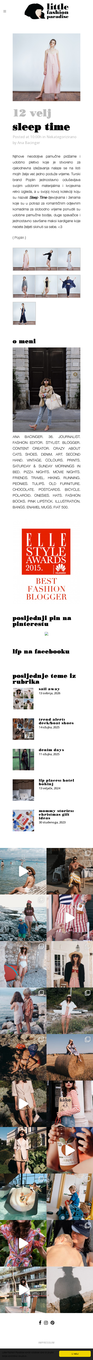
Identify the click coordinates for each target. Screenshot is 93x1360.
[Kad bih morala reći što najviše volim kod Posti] (69, 871)
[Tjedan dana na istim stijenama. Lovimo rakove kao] (23, 1057)
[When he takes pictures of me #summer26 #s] (69, 1010)
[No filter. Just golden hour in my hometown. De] (23, 1104)
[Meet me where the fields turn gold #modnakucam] (69, 1057)
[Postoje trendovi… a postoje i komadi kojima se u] (69, 1104)
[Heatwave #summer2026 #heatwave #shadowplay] (69, 1290)
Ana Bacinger (28, 142)
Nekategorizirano (61, 136)
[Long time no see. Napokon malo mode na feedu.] (23, 1150)
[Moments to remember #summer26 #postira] (23, 871)
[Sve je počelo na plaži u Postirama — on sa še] (23, 1010)
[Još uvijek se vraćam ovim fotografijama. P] (23, 1197)
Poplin (19, 237)
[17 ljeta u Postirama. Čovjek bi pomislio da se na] (23, 964)
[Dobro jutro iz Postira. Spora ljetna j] (69, 917)
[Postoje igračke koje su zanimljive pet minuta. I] (69, 1197)
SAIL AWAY (49, 689)
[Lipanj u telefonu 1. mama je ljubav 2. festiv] (69, 1243)
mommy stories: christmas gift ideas (56, 814)
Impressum (46, 1342)
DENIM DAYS (51, 750)
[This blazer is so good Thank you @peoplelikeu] (69, 964)
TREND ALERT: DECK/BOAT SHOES (56, 721)
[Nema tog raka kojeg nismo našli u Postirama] (23, 917)
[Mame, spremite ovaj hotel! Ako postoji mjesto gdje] (23, 1290)
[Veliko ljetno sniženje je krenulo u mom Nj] (23, 1243)
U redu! (75, 1353)
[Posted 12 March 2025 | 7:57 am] (46, 635)
